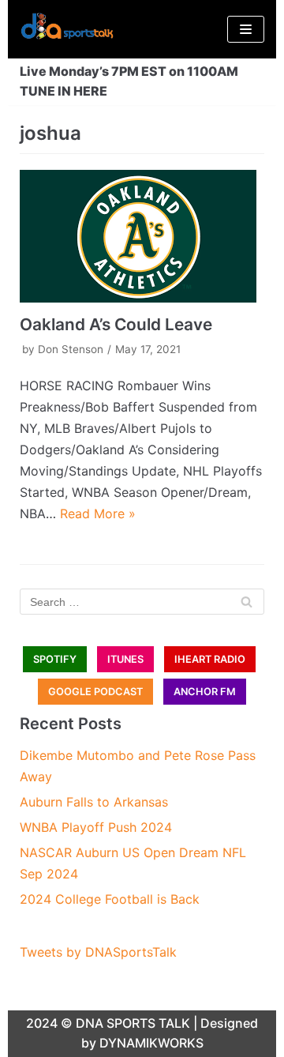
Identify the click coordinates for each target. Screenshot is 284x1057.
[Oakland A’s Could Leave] (142, 236)
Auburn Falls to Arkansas (94, 802)
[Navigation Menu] (245, 29)
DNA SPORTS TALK (133, 1023)
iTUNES (125, 659)
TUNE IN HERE (63, 91)
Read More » (98, 513)
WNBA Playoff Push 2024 (96, 827)
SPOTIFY (55, 659)
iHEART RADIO (209, 659)
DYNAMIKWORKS (151, 1043)
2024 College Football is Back (110, 899)
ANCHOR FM (205, 692)
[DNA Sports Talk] (67, 29)
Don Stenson (70, 349)
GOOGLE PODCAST (95, 692)
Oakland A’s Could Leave (116, 324)
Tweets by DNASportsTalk (98, 952)
